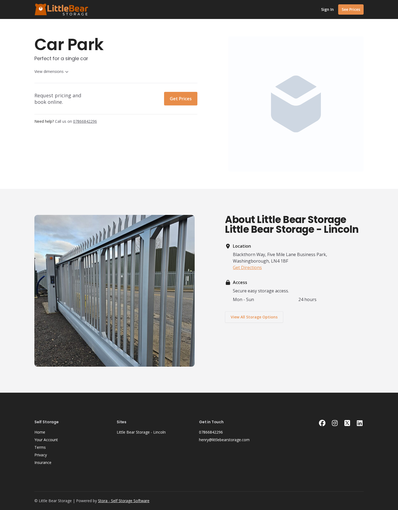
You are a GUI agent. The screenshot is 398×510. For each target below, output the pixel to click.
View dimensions (49, 71)
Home (39, 432)
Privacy (40, 454)
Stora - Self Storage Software (123, 500)
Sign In (327, 9)
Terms (40, 447)
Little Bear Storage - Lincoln (141, 432)
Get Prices (181, 99)
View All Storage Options (254, 316)
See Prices (351, 9)
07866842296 (211, 432)
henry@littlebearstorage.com (224, 439)
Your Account (46, 439)
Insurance (42, 462)
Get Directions (247, 267)
